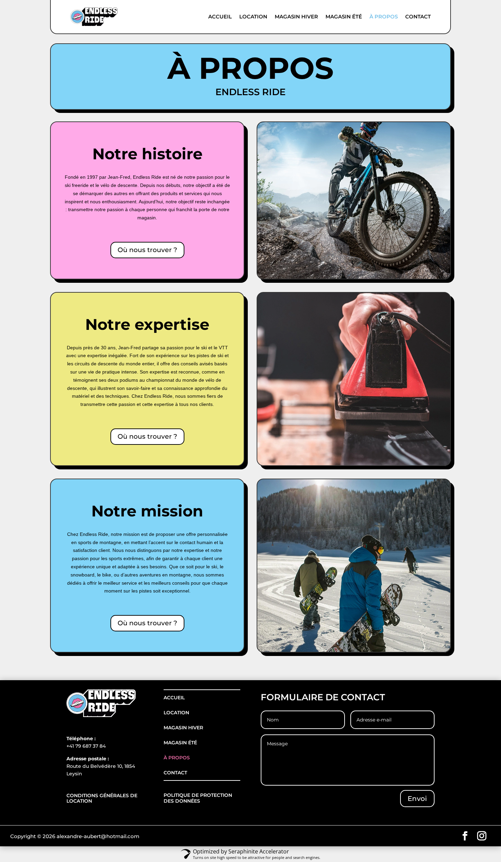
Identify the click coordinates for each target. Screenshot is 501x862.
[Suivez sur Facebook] (465, 836)
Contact (418, 17)
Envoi (417, 798)
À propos (383, 17)
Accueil (220, 17)
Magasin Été (343, 17)
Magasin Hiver (296, 17)
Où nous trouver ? (147, 250)
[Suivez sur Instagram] (482, 836)
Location (253, 17)
